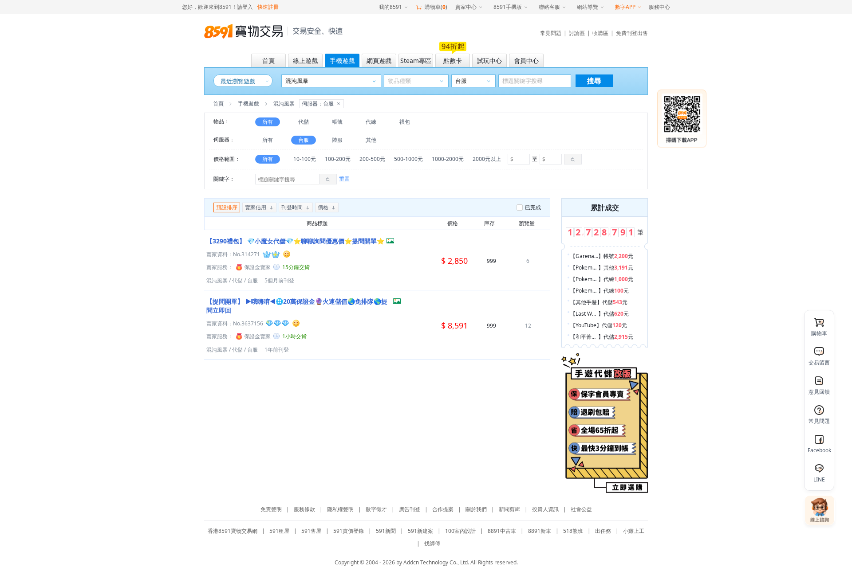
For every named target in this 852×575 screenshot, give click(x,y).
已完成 (533, 207)
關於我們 (476, 509)
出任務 (603, 531)
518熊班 (573, 531)
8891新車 (539, 531)
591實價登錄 (348, 531)
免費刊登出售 (632, 33)
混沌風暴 (217, 280)
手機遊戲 (248, 103)
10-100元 (304, 159)
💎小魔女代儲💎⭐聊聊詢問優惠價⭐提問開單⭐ (295, 241)
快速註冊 (268, 7)
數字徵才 (376, 509)
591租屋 (279, 531)
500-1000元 (408, 159)
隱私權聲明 (340, 509)
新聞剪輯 (509, 509)
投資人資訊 (545, 509)
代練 (371, 121)
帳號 (337, 121)
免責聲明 (271, 509)
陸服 (337, 140)
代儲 (303, 121)
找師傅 (432, 543)
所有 (267, 121)
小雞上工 (633, 531)
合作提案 (443, 509)
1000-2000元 (448, 159)
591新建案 (420, 531)
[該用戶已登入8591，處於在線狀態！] (286, 254)
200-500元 (372, 159)
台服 (303, 140)
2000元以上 (487, 159)
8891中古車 (502, 531)
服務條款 (304, 509)
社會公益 (581, 509)
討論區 (577, 33)
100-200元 (338, 159)
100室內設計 (460, 531)
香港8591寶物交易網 (232, 531)
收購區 (600, 33)
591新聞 (386, 531)
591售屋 (311, 531)
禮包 (404, 121)
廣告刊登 (409, 509)
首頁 (218, 103)
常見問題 (550, 33)
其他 (371, 140)
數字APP (625, 7)
